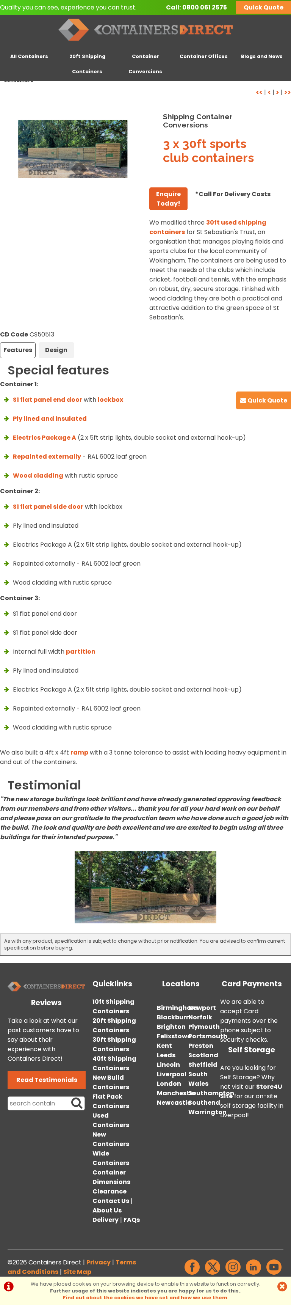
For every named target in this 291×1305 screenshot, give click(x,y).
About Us (107, 1210)
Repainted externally (47, 456)
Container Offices (204, 56)
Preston (200, 1045)
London (169, 1083)
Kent (164, 1045)
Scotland (203, 1055)
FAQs (132, 1219)
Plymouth (204, 1026)
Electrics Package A (44, 437)
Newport (202, 1007)
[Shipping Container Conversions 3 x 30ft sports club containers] (73, 149)
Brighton (171, 1026)
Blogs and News (262, 56)
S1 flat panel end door (47, 399)
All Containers (29, 56)
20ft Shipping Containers (87, 64)
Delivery (105, 1219)
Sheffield (202, 1064)
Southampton (211, 1093)
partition (80, 651)
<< (259, 92)
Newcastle (174, 1102)
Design (56, 350)
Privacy (98, 1262)
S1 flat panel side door (48, 506)
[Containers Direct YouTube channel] (273, 1274)
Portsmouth (207, 1036)
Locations (181, 984)
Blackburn (173, 1017)
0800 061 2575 (204, 7)
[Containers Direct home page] (145, 42)
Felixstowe (174, 1036)
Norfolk (200, 1017)
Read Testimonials (46, 1079)
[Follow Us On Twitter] (212, 1274)
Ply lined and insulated (50, 418)
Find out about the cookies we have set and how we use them (145, 1297)
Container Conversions (145, 64)
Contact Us (110, 1201)
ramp (79, 752)
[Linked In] (253, 1274)
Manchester (176, 1093)
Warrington (207, 1112)
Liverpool (171, 1074)
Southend (204, 1102)
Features (17, 350)
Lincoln (168, 1064)
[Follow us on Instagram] (233, 1274)
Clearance (109, 1191)
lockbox (110, 399)
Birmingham (177, 1007)
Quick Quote (263, 7)
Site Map (77, 1271)
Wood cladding (38, 475)
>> (287, 92)
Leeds (166, 1055)
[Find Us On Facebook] (192, 1274)
